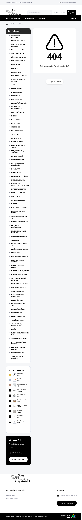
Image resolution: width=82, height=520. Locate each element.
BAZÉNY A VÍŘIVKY (17, 88)
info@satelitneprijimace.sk (20, 453)
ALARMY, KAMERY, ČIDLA (19, 236)
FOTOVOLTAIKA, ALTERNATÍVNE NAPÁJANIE (20, 184)
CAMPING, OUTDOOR (18, 200)
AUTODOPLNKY (16, 196)
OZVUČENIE (15, 240)
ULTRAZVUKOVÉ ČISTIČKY (19, 283)
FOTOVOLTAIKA (16, 96)
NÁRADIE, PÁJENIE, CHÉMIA (20, 271)
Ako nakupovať (10, 2)
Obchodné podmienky (24, 2)
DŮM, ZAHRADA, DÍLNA (18, 57)
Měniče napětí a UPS (17, 50)
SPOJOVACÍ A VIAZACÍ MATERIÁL (18, 279)
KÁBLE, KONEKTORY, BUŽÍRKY (18, 212)
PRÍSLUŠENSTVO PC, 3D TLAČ (19, 244)
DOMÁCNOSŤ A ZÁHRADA (19, 256)
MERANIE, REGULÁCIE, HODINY (18, 266)
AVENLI (13, 85)
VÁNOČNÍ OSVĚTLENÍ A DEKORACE (18, 45)
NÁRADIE (14, 204)
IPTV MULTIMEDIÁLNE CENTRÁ (18, 343)
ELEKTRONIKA (16, 119)
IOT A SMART (15, 169)
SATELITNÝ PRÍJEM (17, 112)
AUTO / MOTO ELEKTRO (18, 287)
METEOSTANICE (16, 123)
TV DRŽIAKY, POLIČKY (18, 320)
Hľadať (50, 12)
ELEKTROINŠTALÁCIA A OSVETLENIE (18, 295)
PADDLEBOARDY (16, 92)
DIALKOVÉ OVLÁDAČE (18, 309)
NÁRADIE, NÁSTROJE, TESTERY (18, 146)
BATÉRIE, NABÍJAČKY (18, 180)
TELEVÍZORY (15, 134)
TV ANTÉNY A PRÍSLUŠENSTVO (16, 107)
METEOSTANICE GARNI (18, 189)
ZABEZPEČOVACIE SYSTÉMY (17, 357)
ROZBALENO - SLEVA (18, 41)
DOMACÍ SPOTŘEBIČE (18, 61)
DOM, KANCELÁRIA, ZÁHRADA (17, 151)
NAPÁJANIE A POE (17, 142)
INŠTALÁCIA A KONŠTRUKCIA (16, 226)
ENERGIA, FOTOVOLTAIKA (19, 222)
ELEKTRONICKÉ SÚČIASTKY (20, 207)
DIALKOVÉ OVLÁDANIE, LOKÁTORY (18, 232)
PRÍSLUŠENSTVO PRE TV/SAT (18, 304)
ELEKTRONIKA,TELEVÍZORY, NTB (20, 333)
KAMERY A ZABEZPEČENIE (19, 176)
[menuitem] (14, 18)
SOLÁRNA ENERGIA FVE (19, 338)
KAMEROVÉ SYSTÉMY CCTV (20, 316)
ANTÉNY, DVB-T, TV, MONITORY (17, 36)
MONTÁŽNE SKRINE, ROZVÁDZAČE (17, 164)
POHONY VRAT (16, 72)
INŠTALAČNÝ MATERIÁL (19, 103)
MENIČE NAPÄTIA (16, 172)
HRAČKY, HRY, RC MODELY (19, 249)
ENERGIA (14, 116)
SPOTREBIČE (15, 127)
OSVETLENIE (15, 253)
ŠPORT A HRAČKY (17, 131)
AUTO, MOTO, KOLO (17, 53)
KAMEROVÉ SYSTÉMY (18, 193)
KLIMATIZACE (15, 64)
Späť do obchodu (56, 81)
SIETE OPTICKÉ (16, 138)
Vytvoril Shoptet (66, 515)
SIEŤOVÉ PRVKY (16, 313)
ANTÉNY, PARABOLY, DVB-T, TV (20, 217)
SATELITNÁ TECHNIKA (18, 291)
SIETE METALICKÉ (17, 156)
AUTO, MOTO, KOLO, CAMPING (17, 261)
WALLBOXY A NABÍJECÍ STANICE (18, 80)
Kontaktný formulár (18, 459)
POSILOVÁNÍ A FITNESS (19, 75)
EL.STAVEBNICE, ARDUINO (19, 274)
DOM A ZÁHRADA (16, 99)
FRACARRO (14, 68)
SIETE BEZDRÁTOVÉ (17, 160)
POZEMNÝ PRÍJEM (17, 300)
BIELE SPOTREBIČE (17, 353)
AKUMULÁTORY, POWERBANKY (16, 324)
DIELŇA (13, 329)
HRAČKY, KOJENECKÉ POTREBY (18, 348)
